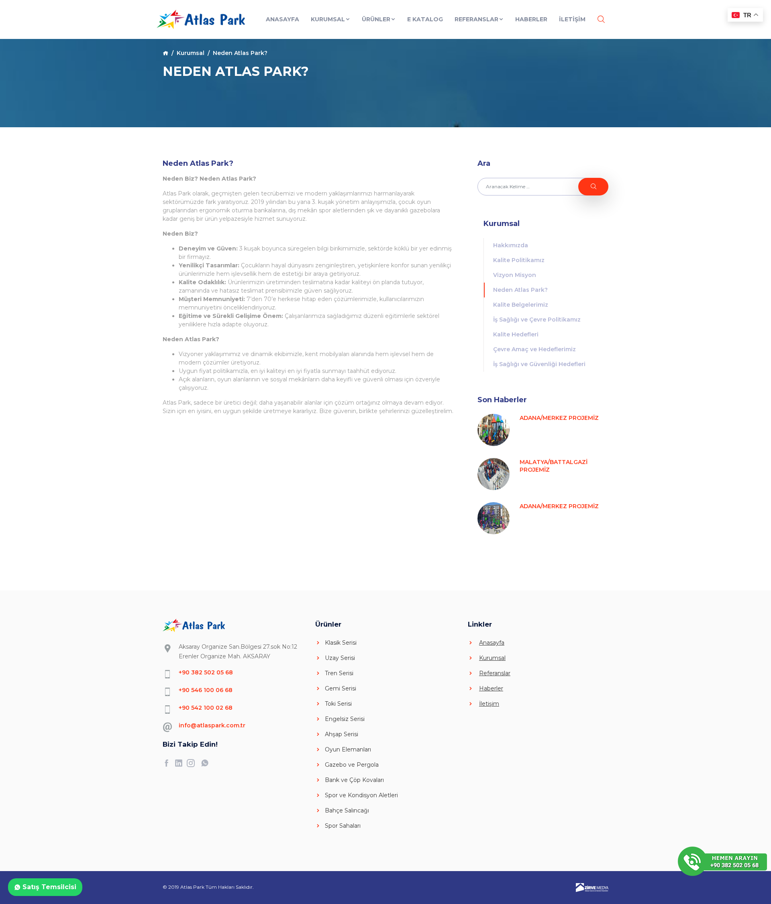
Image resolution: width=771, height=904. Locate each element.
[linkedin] (181, 763)
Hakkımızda (510, 245)
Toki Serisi (338, 703)
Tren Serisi (339, 673)
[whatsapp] (207, 763)
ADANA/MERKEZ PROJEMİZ (559, 417)
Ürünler (376, 19)
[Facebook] (169, 763)
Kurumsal (328, 19)
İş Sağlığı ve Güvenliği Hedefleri (539, 364)
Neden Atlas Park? (520, 289)
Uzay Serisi (340, 658)
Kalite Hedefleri (515, 334)
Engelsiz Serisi (345, 719)
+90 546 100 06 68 (206, 690)
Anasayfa (282, 19)
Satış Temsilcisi (48, 887)
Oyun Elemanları (348, 749)
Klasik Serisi (341, 642)
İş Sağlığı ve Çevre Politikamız (537, 319)
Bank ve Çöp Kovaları (354, 780)
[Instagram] (193, 763)
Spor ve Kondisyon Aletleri (361, 795)
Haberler (531, 19)
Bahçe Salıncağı (347, 810)
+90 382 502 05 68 (206, 672)
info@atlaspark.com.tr (212, 725)
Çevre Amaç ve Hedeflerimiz (534, 349)
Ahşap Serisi (341, 734)
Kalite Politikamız (519, 260)
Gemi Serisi (340, 688)
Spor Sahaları (343, 825)
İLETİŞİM (572, 19)
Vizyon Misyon (514, 275)
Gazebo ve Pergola (352, 764)
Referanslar (476, 19)
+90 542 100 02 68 (206, 707)
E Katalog (425, 19)
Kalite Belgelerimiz (520, 304)
